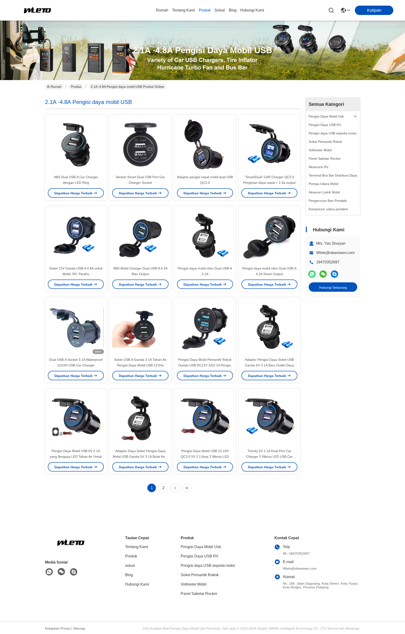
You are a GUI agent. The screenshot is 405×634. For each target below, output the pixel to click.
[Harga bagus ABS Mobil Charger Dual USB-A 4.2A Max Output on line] (140, 236)
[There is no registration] (334, 274)
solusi (219, 10)
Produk (205, 10)
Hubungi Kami (252, 10)
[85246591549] (49, 572)
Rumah (162, 10)
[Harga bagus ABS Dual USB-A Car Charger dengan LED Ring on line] (76, 144)
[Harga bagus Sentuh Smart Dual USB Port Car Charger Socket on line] (140, 144)
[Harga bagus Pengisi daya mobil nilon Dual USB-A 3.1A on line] (205, 236)
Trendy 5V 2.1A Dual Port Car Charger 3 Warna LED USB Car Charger (269, 456)
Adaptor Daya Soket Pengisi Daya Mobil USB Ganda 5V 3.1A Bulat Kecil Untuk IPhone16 (140, 456)
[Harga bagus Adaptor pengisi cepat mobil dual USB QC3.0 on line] (205, 144)
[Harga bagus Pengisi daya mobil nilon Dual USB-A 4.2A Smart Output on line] (269, 236)
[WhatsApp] (312, 274)
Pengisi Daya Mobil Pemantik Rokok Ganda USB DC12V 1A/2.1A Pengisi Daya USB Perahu (205, 365)
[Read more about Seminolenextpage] (175, 488)
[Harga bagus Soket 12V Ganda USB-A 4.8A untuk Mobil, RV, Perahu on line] (76, 236)
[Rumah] (71, 548)
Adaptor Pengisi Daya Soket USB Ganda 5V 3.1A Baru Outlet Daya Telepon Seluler (269, 365)
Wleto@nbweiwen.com (335, 253)
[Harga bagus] (269, 144)
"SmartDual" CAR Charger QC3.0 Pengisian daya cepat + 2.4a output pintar (269, 182)
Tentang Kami (183, 10)
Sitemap (79, 628)
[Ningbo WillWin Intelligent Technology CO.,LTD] (37, 10)
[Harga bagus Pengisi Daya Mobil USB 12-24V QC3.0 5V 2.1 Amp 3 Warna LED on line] (205, 418)
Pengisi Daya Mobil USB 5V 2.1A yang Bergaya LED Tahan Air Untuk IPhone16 (76, 456)
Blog (232, 10)
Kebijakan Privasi (57, 628)
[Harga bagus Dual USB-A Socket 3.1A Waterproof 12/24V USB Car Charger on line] (76, 327)
